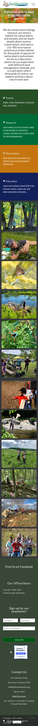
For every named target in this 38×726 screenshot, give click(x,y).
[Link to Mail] (33, 717)
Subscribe (19, 640)
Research (11, 122)
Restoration (12, 153)
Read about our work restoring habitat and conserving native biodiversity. (16, 161)
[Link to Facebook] (27, 717)
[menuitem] (4, 721)
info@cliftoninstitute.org (19, 687)
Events (10, 98)
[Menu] (32, 4)
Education (11, 181)
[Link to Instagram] (30, 717)
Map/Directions (19, 696)
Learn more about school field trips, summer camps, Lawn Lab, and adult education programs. (19, 188)
